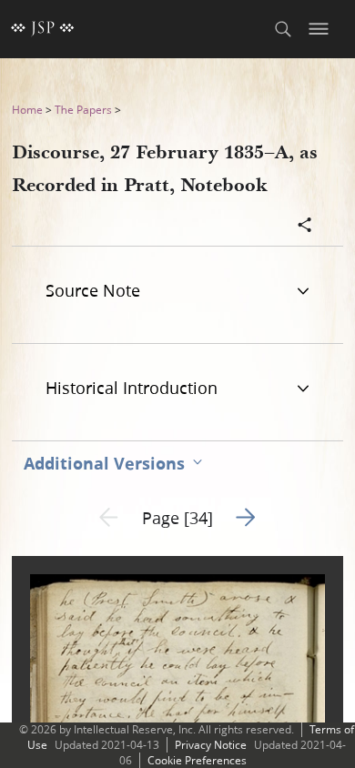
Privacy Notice (211, 745)
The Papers (83, 109)
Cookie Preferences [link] (197, 760)
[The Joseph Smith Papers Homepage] (43, 29)
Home (27, 109)
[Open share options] (305, 226)
